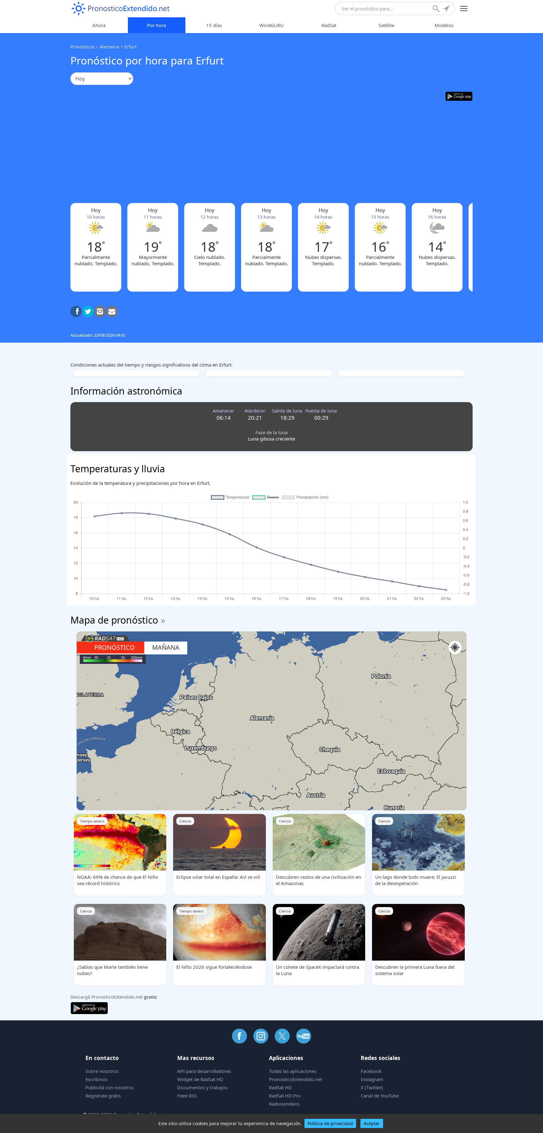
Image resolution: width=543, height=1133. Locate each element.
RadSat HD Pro (285, 1095)
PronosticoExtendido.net (295, 1079)
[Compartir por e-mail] (112, 311)
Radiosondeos (284, 1104)
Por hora (156, 25)
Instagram (372, 1079)
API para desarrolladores (204, 1071)
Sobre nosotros (101, 1071)
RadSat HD (280, 1087)
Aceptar (372, 1123)
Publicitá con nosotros (109, 1087)
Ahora (99, 25)
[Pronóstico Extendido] (120, 8)
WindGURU (271, 25)
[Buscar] (437, 9)
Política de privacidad (330, 1123)
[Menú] (464, 8)
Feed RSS (187, 1095)
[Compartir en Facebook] (76, 311)
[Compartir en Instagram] (100, 311)
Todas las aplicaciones (292, 1071)
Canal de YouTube (380, 1095)
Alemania (109, 47)
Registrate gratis (103, 1095)
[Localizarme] (447, 9)
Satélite (386, 25)
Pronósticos (82, 47)
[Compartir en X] (88, 311)
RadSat (328, 25)
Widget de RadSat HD (200, 1079)
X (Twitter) (372, 1087)
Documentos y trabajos (202, 1087)
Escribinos (96, 1079)
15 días (214, 25)
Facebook (371, 1071)
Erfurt (130, 47)
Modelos (444, 25)
